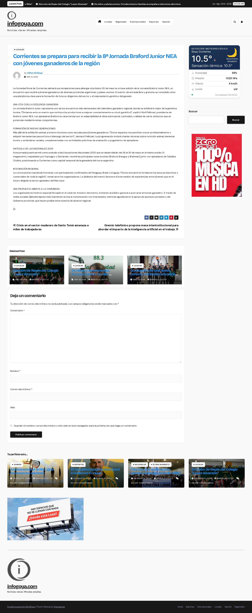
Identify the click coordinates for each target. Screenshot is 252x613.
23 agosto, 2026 (22, 478)
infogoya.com (25, 23)
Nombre (15, 371)
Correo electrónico (21, 389)
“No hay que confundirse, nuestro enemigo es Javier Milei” (156, 471)
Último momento (161, 464)
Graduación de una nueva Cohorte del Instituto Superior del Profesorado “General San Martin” (153, 275)
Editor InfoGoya (35, 73)
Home (180, 607)
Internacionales (138, 21)
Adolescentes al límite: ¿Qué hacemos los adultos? (32, 471)
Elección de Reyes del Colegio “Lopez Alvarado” (35, 272)
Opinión (166, 21)
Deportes (154, 21)
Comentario (17, 310)
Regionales (121, 21)
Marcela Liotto (40, 279)
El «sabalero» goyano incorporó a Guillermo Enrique (95, 471)
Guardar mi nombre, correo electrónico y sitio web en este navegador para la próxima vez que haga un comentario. (75, 425)
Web (12, 407)
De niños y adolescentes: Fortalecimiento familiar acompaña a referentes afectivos (90, 275)
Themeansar (59, 607)
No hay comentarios (21, 483)
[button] (235, 22)
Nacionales (140, 464)
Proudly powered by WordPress (21, 607)
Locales (108, 21)
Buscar (193, 111)
